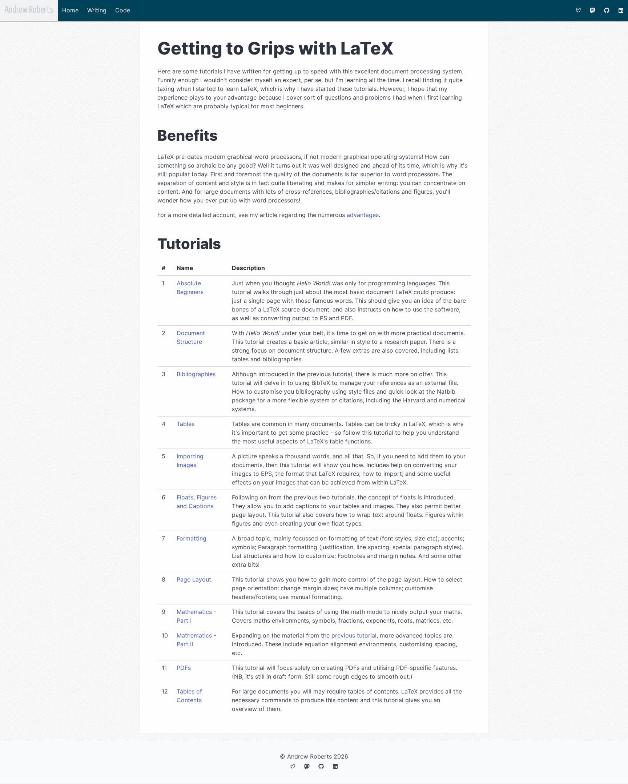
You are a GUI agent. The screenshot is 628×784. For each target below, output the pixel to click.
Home (70, 10)
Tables (185, 423)
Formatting (191, 538)
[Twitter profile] (578, 10)
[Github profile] (607, 10)
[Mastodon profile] (592, 10)
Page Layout (194, 579)
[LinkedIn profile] (621, 10)
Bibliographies (196, 374)
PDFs (184, 667)
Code (122, 10)
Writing (96, 10)
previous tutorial (354, 635)
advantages (363, 214)
